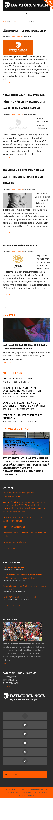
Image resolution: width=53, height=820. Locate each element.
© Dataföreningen (13, 789)
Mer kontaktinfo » (12, 687)
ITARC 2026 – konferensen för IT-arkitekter (22, 416)
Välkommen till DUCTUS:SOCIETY (25, 31)
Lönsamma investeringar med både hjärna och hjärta (24, 534)
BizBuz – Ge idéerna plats (20, 245)
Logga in (30, 795)
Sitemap (22, 795)
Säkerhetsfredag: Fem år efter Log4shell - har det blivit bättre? (24, 404)
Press (44, 792)
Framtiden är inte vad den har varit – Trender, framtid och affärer (24, 177)
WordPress (34, 789)
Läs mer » (8, 362)
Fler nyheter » (10, 549)
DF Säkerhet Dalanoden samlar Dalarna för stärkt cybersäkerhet (22, 519)
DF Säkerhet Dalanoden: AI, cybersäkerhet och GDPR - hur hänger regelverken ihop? (22, 390)
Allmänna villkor (33, 792)
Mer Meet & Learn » (13, 606)
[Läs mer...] (9, 83)
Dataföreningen (26, 5)
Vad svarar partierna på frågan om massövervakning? (25, 346)
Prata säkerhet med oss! (18, 378)
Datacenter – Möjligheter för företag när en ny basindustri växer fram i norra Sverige (24, 101)
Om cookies (20, 792)
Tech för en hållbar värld (14, 526)
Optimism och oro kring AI (15, 542)
